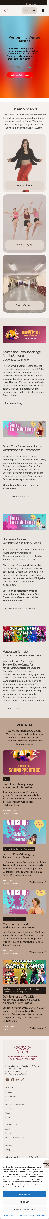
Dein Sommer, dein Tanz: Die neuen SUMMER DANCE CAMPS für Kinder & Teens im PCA (21, 999)
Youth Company (20, 991)
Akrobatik (9, 1129)
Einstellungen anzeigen (24, 1209)
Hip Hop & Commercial (15, 1105)
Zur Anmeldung (13, 403)
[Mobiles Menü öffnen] (43, 10)
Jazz (7, 1141)
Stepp (7, 1117)
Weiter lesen (36, 882)
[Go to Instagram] (17, 1080)
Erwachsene (9, 919)
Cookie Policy (10, 1216)
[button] (45, 1161)
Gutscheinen (31, 4)
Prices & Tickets (12, 1096)
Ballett (8, 1100)
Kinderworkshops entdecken (20, 608)
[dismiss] (48, 2)
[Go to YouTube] (7, 1080)
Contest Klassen (11, 989)
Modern (8, 1113)
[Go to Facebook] (12, 1080)
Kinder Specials (16, 849)
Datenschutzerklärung (25, 1216)
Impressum (40, 1216)
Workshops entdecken (17, 496)
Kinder (6, 779)
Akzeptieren (24, 1194)
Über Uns (34, 1157)
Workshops (29, 849)
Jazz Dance (10, 1109)
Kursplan (9, 1092)
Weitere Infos (12, 708)
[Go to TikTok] (22, 1080)
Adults (9, 1087)
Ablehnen (24, 1201)
